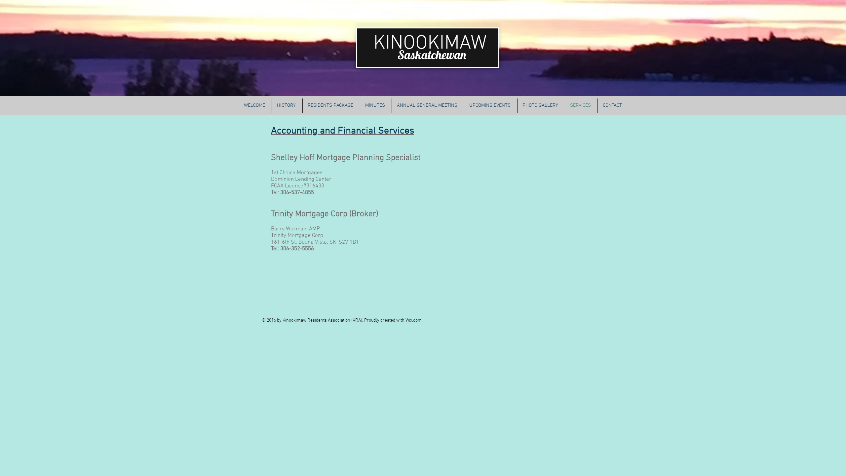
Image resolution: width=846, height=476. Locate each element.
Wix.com (413, 320)
